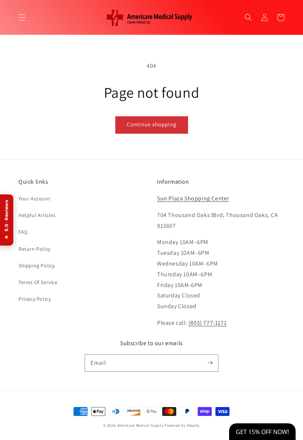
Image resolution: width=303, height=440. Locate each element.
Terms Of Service (38, 282)
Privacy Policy (34, 299)
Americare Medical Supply (141, 425)
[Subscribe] (210, 363)
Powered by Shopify (182, 425)
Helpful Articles (37, 215)
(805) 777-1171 (207, 323)
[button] (22, 17)
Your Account (34, 198)
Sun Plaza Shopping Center (193, 198)
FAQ (23, 232)
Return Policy (34, 249)
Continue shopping (152, 124)
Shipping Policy (36, 265)
